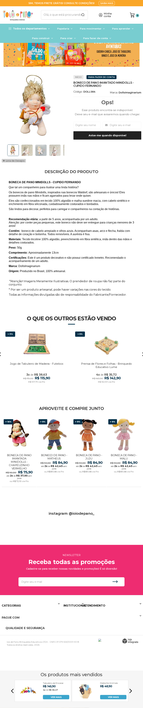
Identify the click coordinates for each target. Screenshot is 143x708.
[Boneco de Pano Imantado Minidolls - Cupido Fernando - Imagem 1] (13, 150)
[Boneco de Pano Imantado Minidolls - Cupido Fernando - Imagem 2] (27, 150)
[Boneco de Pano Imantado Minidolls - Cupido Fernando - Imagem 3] (41, 150)
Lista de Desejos (15, 160)
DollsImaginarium (130, 92)
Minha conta (108, 15)
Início (78, 77)
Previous (6, 150)
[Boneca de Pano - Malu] (124, 452)
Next (65, 150)
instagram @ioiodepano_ (71, 513)
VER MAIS (56, 697)
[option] (71, 51)
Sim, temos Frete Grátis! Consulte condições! (61, 3)
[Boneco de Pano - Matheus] (54, 452)
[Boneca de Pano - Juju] (89, 452)
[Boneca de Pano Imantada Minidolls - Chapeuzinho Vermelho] (19, 452)
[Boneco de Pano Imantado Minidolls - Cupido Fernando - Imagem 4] (55, 150)
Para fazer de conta (101, 77)
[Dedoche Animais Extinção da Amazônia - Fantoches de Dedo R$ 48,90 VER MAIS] (85, 698)
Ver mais (19, 483)
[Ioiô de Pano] (19, 15)
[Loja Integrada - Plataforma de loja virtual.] (130, 641)
